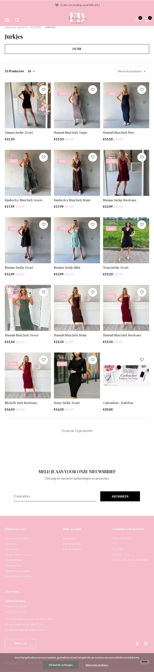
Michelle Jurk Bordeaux (21, 403)
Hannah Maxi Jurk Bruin (70, 335)
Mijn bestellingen (72, 543)
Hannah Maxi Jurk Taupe (70, 132)
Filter (77, 48)
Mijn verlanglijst (71, 549)
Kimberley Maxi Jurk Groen (23, 200)
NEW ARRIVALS (121, 538)
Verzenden (10, 543)
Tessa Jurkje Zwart (116, 267)
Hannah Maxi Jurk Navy (119, 132)
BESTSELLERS (120, 554)
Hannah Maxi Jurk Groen (21, 335)
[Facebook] (137, 643)
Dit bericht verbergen (61, 664)
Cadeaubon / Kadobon (118, 403)
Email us (20, 643)
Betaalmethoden (14, 560)
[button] (8, 20)
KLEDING (36, 27)
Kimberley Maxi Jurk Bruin (72, 200)
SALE (115, 543)
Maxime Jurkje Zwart (19, 267)
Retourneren (11, 549)
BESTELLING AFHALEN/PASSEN (130, 560)
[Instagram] (146, 643)
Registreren (69, 538)
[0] (146, 20)
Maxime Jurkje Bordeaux (119, 200)
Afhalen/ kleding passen (18, 554)
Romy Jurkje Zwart (67, 403)
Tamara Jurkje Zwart (19, 132)
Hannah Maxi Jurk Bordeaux (122, 335)
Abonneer (120, 496)
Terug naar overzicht (16, 27)
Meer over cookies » (97, 664)
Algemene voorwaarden (17, 570)
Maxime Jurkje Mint (67, 267)
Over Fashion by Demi (17, 538)
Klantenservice (13, 565)
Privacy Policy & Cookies (18, 576)
